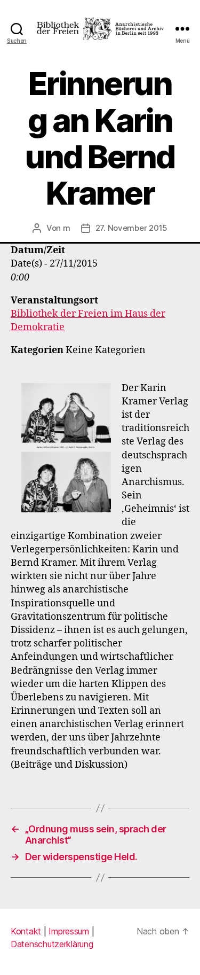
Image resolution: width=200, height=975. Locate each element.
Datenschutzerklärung (52, 944)
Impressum (69, 931)
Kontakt (26, 931)
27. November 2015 (131, 228)
